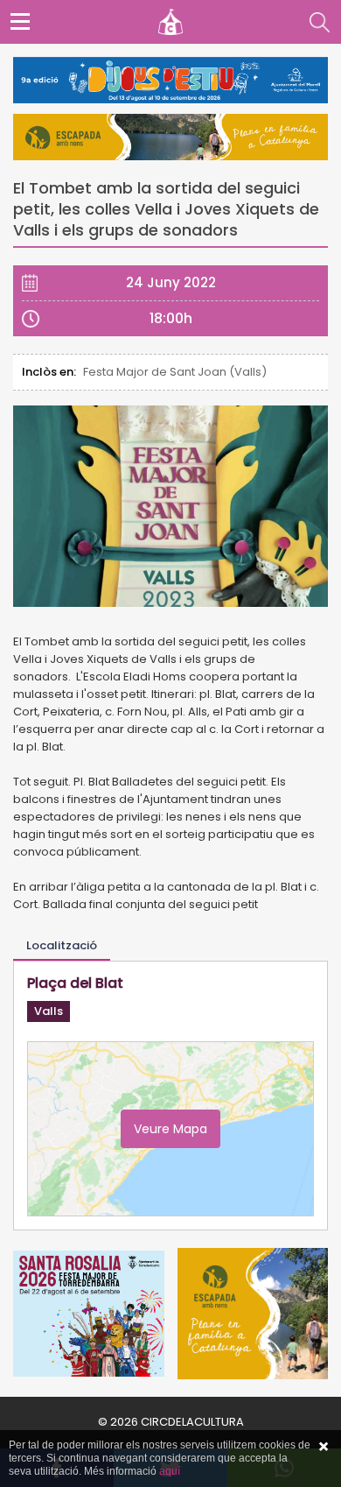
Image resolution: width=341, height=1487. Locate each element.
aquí (169, 1471)
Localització (61, 945)
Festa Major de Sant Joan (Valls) (175, 371)
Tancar (324, 1447)
